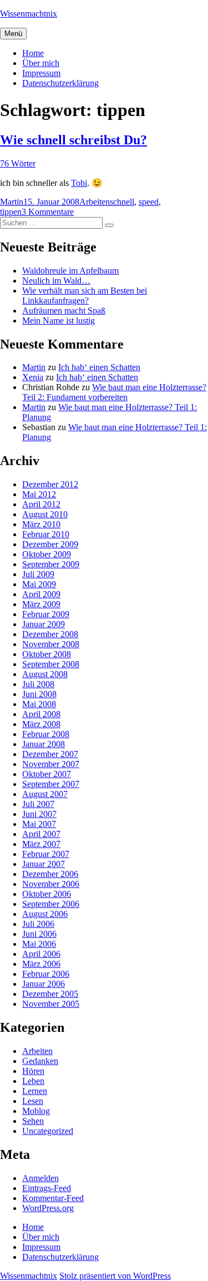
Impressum (41, 73)
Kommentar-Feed (53, 1198)
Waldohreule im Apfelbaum (70, 270)
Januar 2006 (43, 984)
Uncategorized (47, 1131)
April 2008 (41, 714)
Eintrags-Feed (46, 1188)
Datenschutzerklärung (60, 83)
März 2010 (41, 524)
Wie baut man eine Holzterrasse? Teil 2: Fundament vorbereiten (114, 392)
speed (149, 201)
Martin (11, 201)
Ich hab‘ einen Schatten (99, 367)
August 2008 (45, 674)
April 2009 (41, 594)
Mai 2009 (39, 584)
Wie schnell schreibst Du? (73, 140)
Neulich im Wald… (56, 280)
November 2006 (50, 884)
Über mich (40, 63)
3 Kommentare (48, 211)
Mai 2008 (39, 704)
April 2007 (41, 834)
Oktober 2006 (46, 894)
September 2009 (50, 564)
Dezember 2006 (50, 874)
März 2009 (41, 604)
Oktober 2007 (46, 774)
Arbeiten (94, 201)
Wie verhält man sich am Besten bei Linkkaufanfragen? (84, 295)
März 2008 (41, 724)
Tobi (79, 183)
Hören (33, 1071)
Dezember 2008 (50, 634)
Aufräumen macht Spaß (63, 310)
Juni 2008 (39, 694)
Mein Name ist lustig (58, 320)
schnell (122, 201)
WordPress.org (48, 1208)
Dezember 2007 (50, 754)
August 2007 (45, 794)
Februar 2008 (45, 734)
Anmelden (40, 1178)
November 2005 (50, 1003)
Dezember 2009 (50, 544)
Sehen (33, 1121)
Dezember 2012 (50, 484)
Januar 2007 (43, 864)
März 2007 (41, 844)
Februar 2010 (45, 534)
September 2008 (50, 664)
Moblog (36, 1111)
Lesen (32, 1101)
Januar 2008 (43, 744)
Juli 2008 (38, 684)
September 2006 (50, 904)
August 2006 (45, 914)
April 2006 (41, 954)
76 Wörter (17, 163)
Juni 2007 (39, 814)
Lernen (34, 1091)
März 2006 (41, 964)
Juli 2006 (38, 924)
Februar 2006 (45, 974)
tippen (11, 211)
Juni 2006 (39, 934)
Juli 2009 (38, 574)
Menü (13, 33)
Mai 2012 (39, 494)
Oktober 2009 (46, 554)
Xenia (32, 377)
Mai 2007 (39, 824)
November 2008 (50, 644)
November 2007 (50, 764)
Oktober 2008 (46, 654)
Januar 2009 (43, 624)
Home (33, 53)
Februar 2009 (45, 614)
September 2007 (50, 784)
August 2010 (45, 514)
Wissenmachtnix (28, 13)
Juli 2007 (38, 804)
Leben (33, 1081)
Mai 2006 (39, 944)
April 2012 (41, 504)
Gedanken (40, 1061)
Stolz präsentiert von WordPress (115, 1275)
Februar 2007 (45, 854)
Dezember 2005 (50, 993)
